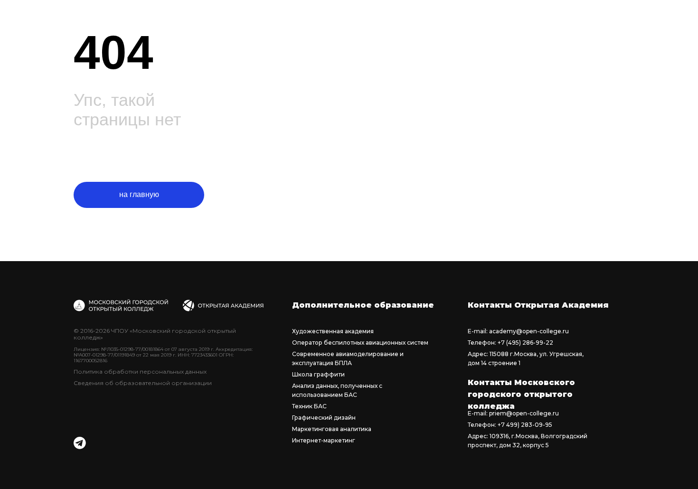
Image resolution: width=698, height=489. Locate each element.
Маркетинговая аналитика (331, 429)
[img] (80, 443)
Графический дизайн (324, 417)
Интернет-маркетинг (323, 440)
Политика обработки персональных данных (140, 371)
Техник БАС (309, 406)
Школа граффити (318, 374)
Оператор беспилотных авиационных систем (360, 342)
